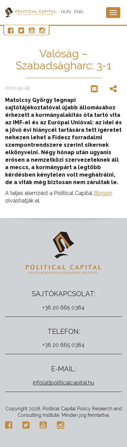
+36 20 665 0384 (63, 307)
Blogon (103, 193)
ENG (78, 11)
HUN (66, 11)
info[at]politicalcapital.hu (63, 382)
